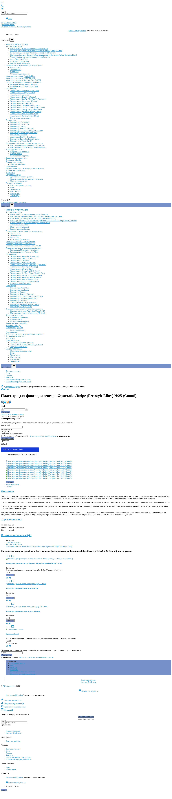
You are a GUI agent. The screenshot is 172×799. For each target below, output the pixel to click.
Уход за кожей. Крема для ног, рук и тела (26, 179)
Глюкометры (11, 120)
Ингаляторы (15, 192)
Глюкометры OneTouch (19, 124)
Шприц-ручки (16, 154)
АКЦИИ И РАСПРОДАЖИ (17, 44)
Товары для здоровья (14, 183)
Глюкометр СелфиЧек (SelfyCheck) (24, 133)
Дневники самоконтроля (15, 170)
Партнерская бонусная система (18, 379)
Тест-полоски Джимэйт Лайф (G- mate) (25, 112)
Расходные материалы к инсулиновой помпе (23, 82)
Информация (11, 661)
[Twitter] (5, 402)
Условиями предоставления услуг (43, 436)
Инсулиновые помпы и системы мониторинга (24, 143)
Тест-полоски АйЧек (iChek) (21, 103)
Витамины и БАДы (13, 160)
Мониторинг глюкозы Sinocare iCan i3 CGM (23, 80)
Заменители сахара (17, 164)
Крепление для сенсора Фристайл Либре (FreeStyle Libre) (33, 53)
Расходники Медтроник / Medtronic (24, 84)
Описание (10, 482)
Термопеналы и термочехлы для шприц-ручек (24, 65)
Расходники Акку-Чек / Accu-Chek (24, 86)
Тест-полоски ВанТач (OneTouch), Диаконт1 (28, 99)
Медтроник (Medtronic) (19, 61)
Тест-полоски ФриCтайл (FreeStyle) (24, 116)
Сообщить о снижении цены (12, 414)
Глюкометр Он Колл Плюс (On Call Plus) (26, 131)
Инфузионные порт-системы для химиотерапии (25, 168)
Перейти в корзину (86, 717)
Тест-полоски (11, 89)
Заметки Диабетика (88, 682)
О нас (8, 373)
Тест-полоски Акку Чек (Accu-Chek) (24, 91)
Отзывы (9, 375)
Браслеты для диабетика (20, 63)
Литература (10, 173)
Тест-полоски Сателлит (19, 95)
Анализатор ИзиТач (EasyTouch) (23, 137)
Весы (12, 187)
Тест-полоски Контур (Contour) (22, 93)
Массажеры (15, 194)
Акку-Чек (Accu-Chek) (19, 59)
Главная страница (88, 680)
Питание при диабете (14, 162)
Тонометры (14, 196)
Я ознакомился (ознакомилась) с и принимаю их (36, 436)
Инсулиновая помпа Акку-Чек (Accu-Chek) (27, 145)
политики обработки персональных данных (36, 657)
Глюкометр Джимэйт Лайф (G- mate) (24, 139)
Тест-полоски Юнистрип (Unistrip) (24, 101)
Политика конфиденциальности (18, 382)
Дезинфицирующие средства (21, 177)
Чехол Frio (14, 72)
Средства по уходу (13, 175)
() (11, 700)
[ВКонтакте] (2, 402)
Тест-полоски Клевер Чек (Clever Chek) (26, 110)
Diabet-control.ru (9, 686)
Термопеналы (15, 70)
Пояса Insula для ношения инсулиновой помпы (29, 49)
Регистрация (11, 769)
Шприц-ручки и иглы (14, 149)
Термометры (15, 189)
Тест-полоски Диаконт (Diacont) (23, 97)
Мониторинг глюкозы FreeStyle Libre (20, 76)
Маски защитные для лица (20, 185)
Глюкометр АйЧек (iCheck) (21, 141)
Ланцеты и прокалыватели (16, 158)
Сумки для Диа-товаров (19, 74)
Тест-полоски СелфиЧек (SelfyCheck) (25, 105)
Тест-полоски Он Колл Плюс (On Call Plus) (27, 107)
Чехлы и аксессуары (14, 47)
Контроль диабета (13, 741)
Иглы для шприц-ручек (19, 156)
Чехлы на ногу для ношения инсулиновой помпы (30, 57)
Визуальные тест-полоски (20, 118)
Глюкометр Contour (18, 126)
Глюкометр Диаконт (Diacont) (22, 128)
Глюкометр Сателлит (18, 135)
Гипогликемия (11, 166)
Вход (9, 19)
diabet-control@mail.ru (77, 31)
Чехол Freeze (15, 68)
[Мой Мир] (10, 402)
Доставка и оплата (13, 371)
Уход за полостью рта (18, 181)
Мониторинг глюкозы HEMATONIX (20, 78)
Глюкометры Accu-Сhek (19, 122)
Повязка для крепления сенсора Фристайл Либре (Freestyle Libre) (36, 51)
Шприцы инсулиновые (19, 152)
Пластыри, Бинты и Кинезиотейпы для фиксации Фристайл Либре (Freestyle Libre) (43, 55)
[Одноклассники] (8, 402)
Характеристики (12, 484)
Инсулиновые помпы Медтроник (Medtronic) (28, 147)
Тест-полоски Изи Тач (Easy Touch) (24, 114)
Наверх (4, 790)
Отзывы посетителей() (16, 535)
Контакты (9, 377)
